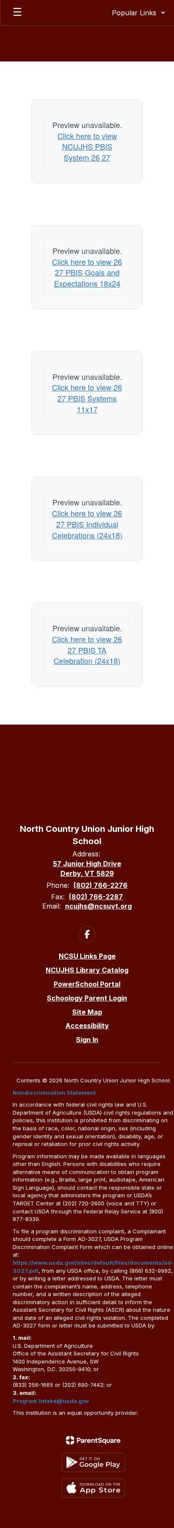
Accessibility (87, 1025)
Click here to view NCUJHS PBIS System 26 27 (87, 146)
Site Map (87, 1012)
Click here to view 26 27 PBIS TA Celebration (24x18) (87, 649)
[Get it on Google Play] (93, 1462)
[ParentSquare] (93, 1440)
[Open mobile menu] (17, 12)
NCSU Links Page (87, 956)
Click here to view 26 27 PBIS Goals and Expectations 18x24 (87, 272)
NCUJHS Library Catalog (87, 970)
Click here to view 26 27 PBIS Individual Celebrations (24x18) (87, 523)
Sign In (87, 1039)
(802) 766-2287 (96, 896)
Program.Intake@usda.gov (51, 1400)
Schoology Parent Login (87, 998)
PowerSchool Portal (87, 984)
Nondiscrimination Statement (54, 1092)
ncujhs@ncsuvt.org (98, 906)
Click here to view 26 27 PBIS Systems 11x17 (87, 398)
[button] (138, 12)
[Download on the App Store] (93, 1487)
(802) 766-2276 (100, 885)
